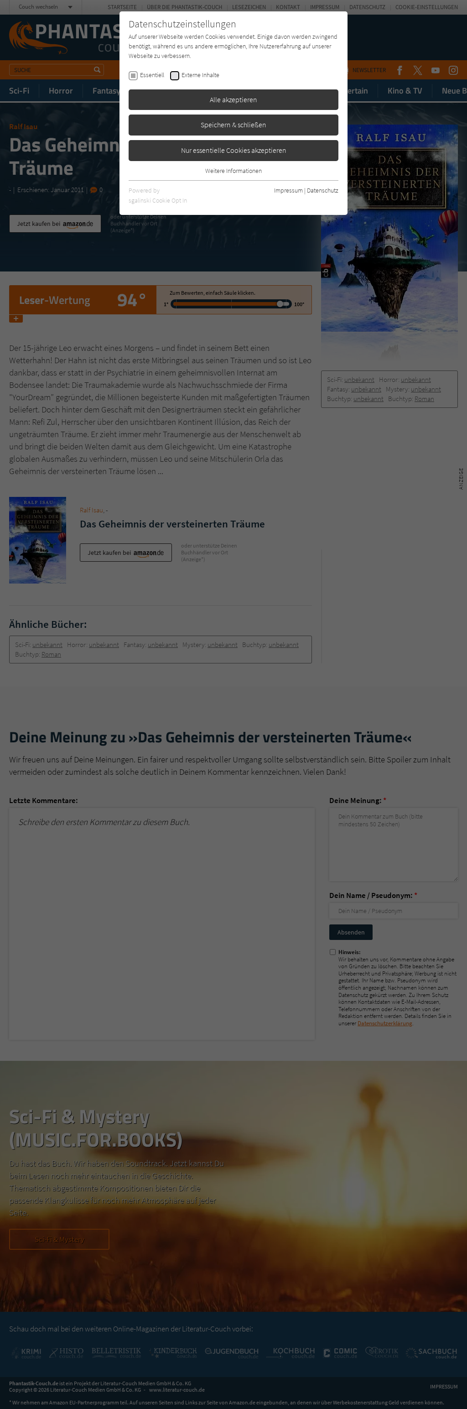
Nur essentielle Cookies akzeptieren (233, 150)
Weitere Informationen (233, 171)
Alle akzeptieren (233, 99)
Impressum (288, 190)
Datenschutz (322, 190)
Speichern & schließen (233, 124)
